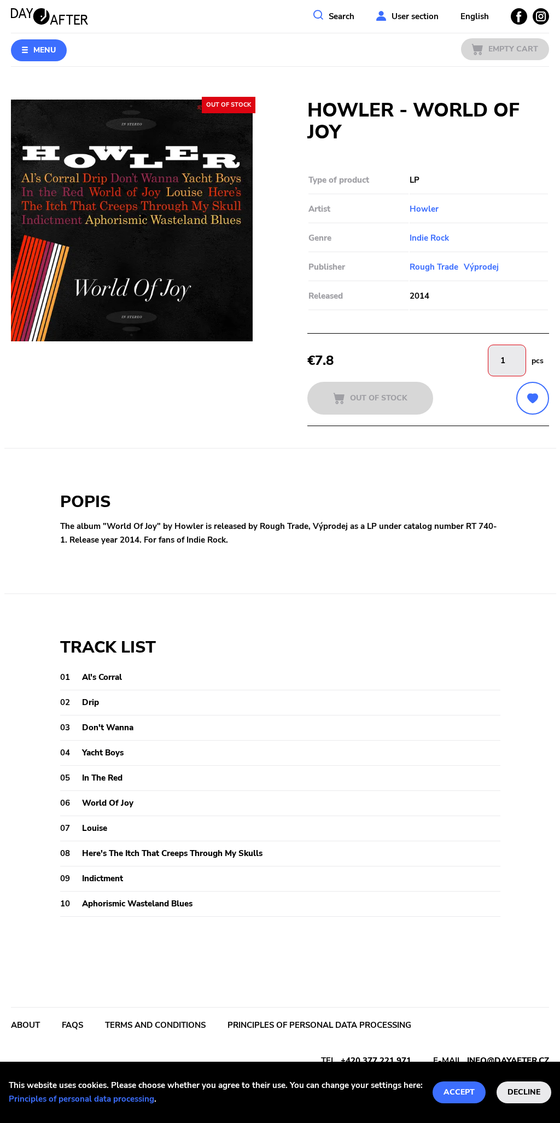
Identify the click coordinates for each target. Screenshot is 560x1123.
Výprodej (481, 266)
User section (415, 16)
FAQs (72, 1025)
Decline (524, 1092)
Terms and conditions (155, 1025)
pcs (538, 361)
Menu (44, 50)
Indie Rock (429, 237)
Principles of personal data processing (81, 1098)
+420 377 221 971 (376, 1060)
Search (341, 16)
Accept (459, 1092)
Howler (424, 208)
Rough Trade (434, 266)
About (25, 1025)
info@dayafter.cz (508, 1060)
